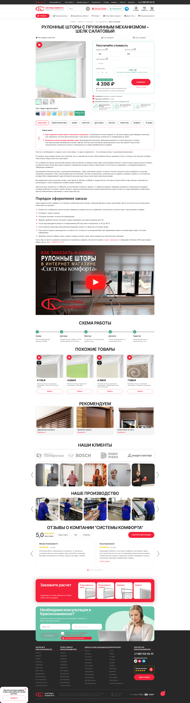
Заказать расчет (82, 2)
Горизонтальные (41, 682)
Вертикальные (41, 676)
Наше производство (116, 683)
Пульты (87, 651)
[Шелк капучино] (71, 113)
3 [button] (91, 570)
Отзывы (106, 2)
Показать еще (79, 113)
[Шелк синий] (38, 113)
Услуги (122, 2)
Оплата (111, 659)
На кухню (39, 662)
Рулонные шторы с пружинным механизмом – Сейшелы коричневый (139, 384)
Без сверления (41, 679)
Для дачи (63, 656)
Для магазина (65, 682)
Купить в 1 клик (141, 87)
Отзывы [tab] (149, 123)
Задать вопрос (144, 677)
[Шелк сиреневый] (43, 113)
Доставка (112, 668)
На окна (63, 653)
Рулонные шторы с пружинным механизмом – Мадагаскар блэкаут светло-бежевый (108, 385)
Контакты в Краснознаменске (142, 648)
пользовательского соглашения (141, 698)
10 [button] (102, 570)
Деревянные (40, 674)
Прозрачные (64, 674)
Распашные (89, 668)
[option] (61, 69)
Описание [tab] (42, 123)
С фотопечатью (65, 685)
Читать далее (105, 561)
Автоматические (41, 685)
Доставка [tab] (99, 123)
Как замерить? (109, 37)
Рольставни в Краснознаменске (68, 648)
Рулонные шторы (61, 16)
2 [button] (89, 570)
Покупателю (95, 2)
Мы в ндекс (49, 536)
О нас (111, 651)
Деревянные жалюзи (80, 16)
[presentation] (109, 53)
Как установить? (140, 37)
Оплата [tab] (111, 123)
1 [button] (87, 570)
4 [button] (92, 570)
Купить (49, 391)
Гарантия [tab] (124, 123)
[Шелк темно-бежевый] (49, 113)
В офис (38, 659)
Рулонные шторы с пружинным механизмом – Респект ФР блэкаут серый (47, 385)
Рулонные (39, 665)
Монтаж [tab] (86, 123)
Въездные (88, 663)
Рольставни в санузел (113, 16)
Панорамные (89, 677)
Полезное (112, 674)
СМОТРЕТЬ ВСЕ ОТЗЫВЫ (141, 535)
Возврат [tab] (137, 123)
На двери (63, 659)
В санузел (63, 662)
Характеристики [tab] (59, 123)
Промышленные (90, 683)
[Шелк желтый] (60, 113)
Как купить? (113, 677)
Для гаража (64, 671)
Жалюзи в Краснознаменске (44, 648)
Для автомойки (90, 680)
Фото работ (69, 2)
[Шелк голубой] (54, 113)
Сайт (75, 535)
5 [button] (94, 570)
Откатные (88, 657)
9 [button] (100, 570)
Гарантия (112, 671)
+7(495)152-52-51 (57, 242)
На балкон (63, 665)
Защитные (64, 668)
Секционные (89, 674)
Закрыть (14, 698)
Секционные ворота (147, 16)
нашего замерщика (111, 240)
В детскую (39, 668)
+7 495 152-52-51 (143, 653)
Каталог (43, 16)
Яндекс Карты (63, 535)
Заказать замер (100, 9)
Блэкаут (96, 16)
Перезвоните (117, 9)
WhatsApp (86, 535)
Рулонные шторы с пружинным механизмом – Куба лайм (77, 384)
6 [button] (95, 570)
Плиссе (38, 653)
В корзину (141, 82)
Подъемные (89, 671)
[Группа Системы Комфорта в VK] (135, 661)
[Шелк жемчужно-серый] (65, 113)
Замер (111, 654)
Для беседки (64, 676)
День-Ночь (130, 16)
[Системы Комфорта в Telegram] (144, 661)
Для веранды (64, 679)
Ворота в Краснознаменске (97, 647)
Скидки (113, 2)
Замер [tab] (74, 123)
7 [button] (97, 570)
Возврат (112, 665)
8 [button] (99, 570)
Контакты (131, 2)
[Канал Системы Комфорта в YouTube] (139, 661)
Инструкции (113, 680)
